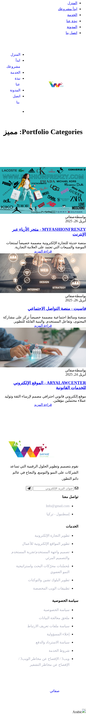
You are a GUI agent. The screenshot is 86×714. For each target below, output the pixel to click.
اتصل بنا (71, 33)
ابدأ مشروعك (67, 9)
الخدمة (72, 15)
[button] (43, 711)
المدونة (72, 27)
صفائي (55, 691)
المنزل (72, 3)
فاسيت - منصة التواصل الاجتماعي (57, 308)
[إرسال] (29, 488)
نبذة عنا (71, 21)
